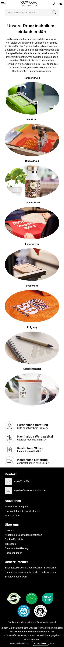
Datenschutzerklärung (16, 548)
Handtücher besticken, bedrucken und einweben (30, 572)
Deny (52, 643)
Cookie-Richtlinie (14, 539)
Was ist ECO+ (12, 515)
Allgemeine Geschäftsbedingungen (23, 535)
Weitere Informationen (19, 643)
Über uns (9, 530)
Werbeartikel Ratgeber (17, 506)
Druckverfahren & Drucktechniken (22, 511)
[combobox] (27, 12)
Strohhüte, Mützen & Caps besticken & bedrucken (31, 567)
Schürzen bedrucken (16, 576)
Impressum (10, 544)
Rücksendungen (13, 553)
